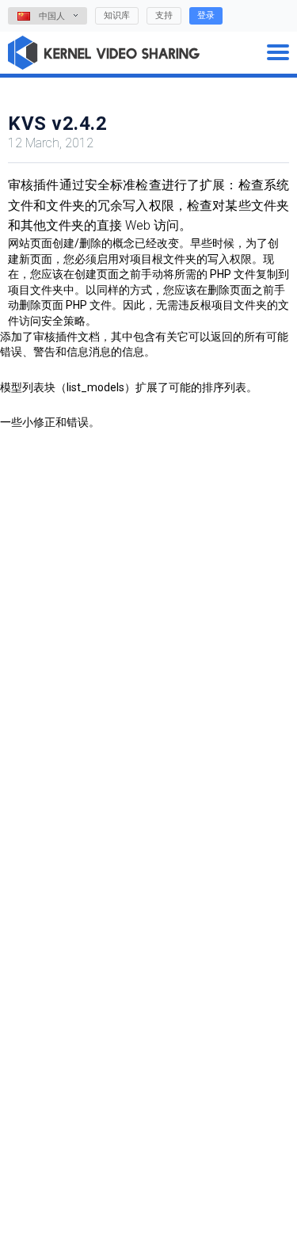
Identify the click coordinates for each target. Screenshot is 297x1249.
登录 (206, 15)
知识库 (117, 15)
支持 (164, 15)
